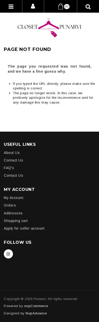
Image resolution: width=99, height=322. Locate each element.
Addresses (13, 213)
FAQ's (9, 168)
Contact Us (13, 160)
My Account (13, 198)
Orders (10, 205)
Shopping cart (16, 221)
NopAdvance (36, 313)
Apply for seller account (24, 228)
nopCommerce (36, 306)
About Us (12, 153)
